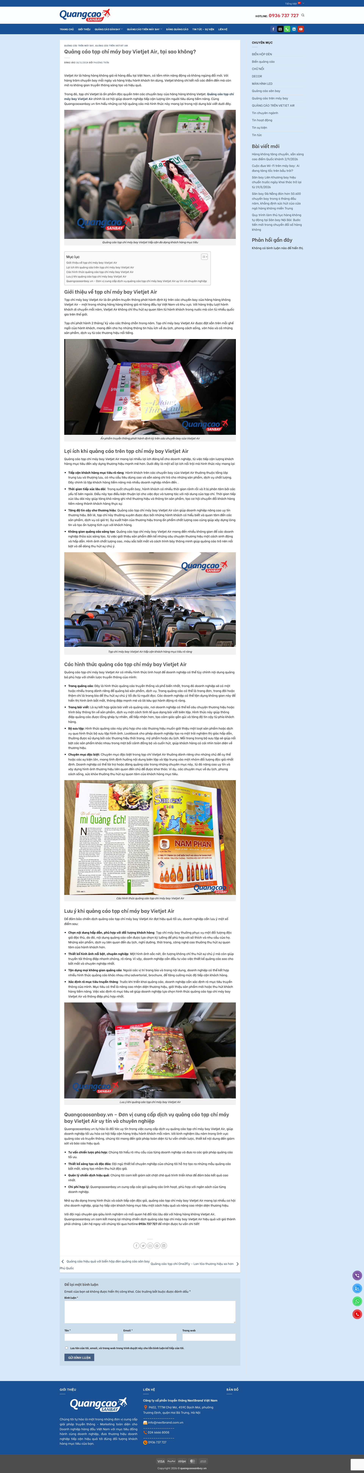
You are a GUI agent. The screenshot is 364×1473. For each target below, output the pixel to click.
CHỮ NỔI (258, 68)
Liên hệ (222, 29)
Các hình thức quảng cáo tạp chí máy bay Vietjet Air (99, 272)
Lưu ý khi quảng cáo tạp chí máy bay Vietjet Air (96, 276)
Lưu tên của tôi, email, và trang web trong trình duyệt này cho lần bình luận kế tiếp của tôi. (127, 1348)
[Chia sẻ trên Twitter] (143, 1245)
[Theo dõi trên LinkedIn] (294, 29)
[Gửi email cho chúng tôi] (280, 29)
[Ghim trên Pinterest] (157, 1245)
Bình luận (71, 1297)
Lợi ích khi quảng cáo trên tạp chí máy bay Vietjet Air (100, 267)
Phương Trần (101, 62)
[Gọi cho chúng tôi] (287, 29)
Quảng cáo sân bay (107, 29)
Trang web (189, 1330)
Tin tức (257, 134)
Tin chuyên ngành (265, 112)
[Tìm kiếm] (302, 15)
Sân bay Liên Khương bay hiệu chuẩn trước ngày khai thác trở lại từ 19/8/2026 (276, 182)
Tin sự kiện (259, 127)
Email (128, 1330)
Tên (67, 1330)
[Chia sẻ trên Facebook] (136, 1245)
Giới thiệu (84, 29)
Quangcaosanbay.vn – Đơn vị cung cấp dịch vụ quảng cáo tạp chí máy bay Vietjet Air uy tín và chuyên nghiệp (136, 281)
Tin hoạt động (262, 120)
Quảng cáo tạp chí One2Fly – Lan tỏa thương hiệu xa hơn (192, 1263)
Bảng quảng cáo (177, 29)
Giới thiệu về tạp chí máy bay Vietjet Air (91, 262)
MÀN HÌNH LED (262, 83)
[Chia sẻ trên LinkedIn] (164, 1245)
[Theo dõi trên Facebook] (273, 29)
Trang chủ (67, 29)
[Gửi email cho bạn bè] (150, 1245)
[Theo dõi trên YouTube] (301, 29)
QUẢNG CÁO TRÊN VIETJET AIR (111, 45)
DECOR (257, 76)
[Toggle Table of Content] (202, 257)
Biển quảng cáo (263, 61)
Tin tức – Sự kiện (203, 29)
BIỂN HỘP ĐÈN (262, 54)
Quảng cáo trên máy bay (143, 29)
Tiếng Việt (291, 3)
